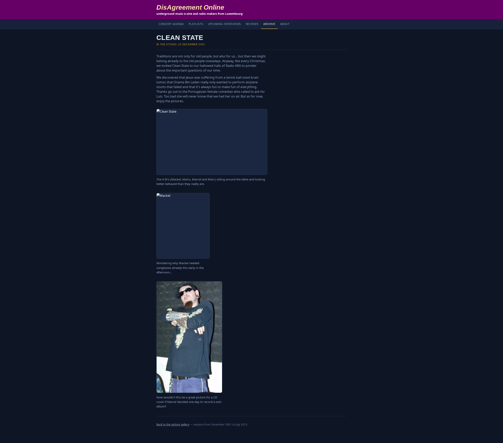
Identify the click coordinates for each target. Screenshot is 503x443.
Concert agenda (171, 24)
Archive (269, 24)
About (285, 24)
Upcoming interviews (224, 24)
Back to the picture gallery (172, 424)
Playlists (196, 24)
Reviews (252, 24)
